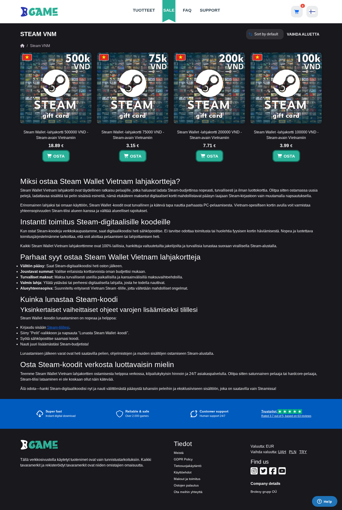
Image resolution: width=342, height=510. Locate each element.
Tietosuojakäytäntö (187, 466)
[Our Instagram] (255, 473)
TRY (303, 452)
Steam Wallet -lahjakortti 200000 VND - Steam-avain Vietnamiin (209, 135)
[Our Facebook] (273, 473)
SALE (168, 10)
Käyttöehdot (182, 472)
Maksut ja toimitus (187, 479)
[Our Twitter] (264, 473)
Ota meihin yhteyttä (188, 492)
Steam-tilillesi (58, 327)
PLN (292, 452)
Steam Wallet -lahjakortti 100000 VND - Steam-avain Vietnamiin (286, 135)
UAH (282, 452)
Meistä (179, 453)
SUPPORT (210, 10)
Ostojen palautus (186, 485)
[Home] (22, 46)
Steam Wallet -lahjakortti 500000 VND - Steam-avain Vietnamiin (55, 135)
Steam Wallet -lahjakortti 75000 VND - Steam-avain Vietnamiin (132, 135)
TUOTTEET (144, 10)
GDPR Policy (183, 459)
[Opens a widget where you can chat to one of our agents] (324, 502)
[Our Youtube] (282, 473)
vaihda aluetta (303, 34)
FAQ (187, 10)
